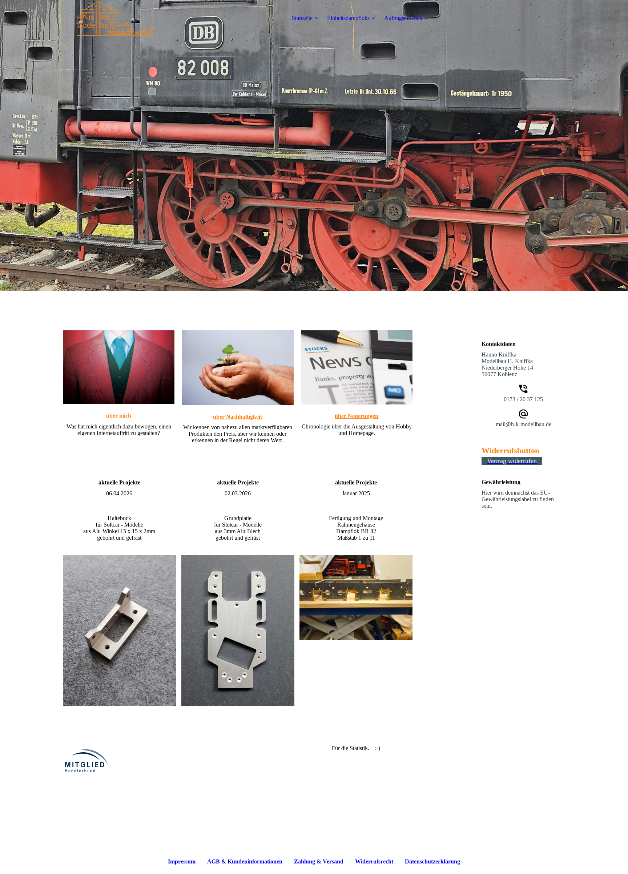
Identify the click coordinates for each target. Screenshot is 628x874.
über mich (118, 415)
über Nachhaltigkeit (237, 417)
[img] (108, 18)
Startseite (302, 18)
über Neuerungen (356, 416)
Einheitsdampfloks (348, 18)
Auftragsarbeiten (403, 18)
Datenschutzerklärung (432, 861)
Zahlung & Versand (318, 861)
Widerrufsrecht (374, 861)
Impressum (182, 861)
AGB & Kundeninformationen (244, 861)
